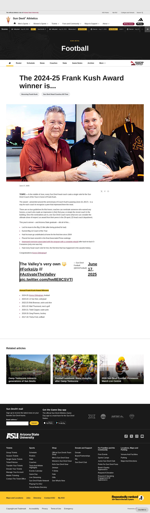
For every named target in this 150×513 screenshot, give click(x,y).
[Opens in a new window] (128, 498)
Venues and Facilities (129, 454)
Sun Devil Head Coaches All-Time (55, 94)
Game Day (33, 474)
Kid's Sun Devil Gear (60, 464)
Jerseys (55, 468)
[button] (147, 29)
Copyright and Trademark (16, 509)
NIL (76, 459)
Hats (54, 474)
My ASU (115, 12)
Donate (78, 452)
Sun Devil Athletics (25, 18)
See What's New (58, 481)
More (101, 63)
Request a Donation (106, 473)
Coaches (53, 63)
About (105, 24)
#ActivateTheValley (38, 274)
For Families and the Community (106, 449)
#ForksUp (29, 269)
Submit (34, 423)
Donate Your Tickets (14, 469)
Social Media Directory (38, 487)
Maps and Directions (129, 461)
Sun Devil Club (81, 462)
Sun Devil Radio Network (39, 481)
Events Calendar (35, 471)
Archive (91, 63)
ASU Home (105, 12)
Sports (32, 448)
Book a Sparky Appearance (103, 468)
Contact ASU (49, 498)
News (42, 63)
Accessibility (34, 509)
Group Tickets (11, 452)
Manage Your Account (14, 472)
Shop (140, 24)
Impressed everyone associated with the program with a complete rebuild (50, 242)
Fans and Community (70, 24)
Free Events (102, 454)
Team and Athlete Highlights (36, 467)
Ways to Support (91, 24)
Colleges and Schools (127, 12)
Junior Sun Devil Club (106, 461)
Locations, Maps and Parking (129, 449)
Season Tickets (12, 456)
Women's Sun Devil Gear (62, 461)
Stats (65, 63)
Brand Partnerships (82, 456)
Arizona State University (31, 12)
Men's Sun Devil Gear (60, 458)
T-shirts (55, 471)
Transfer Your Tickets (14, 466)
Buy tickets (129, 24)
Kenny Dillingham (39, 253)
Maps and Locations (14, 498)
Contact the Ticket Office (16, 479)
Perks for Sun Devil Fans (108, 464)
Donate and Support (83, 448)
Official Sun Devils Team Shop (61, 453)
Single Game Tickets (14, 459)
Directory (37, 498)
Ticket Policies (12, 462)
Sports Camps (103, 458)
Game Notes (77, 63)
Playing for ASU (35, 484)
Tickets (54, 24)
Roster (19, 63)
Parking (124, 458)
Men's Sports (23, 24)
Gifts (54, 477)
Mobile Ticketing (12, 475)
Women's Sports (39, 24)
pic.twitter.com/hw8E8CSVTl (46, 279)
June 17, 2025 (92, 269)
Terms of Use (56, 509)
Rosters (32, 456)
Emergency (68, 509)
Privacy (45, 509)
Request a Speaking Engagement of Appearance (106, 478)
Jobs (28, 498)
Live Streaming (35, 477)
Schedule (31, 63)
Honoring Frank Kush (29, 94)
